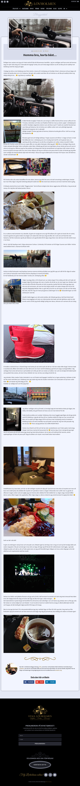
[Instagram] (5, 2)
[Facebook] (2, 2)
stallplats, (21, 668)
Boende (43, 9)
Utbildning (49, 9)
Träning (37, 9)
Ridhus (32, 9)
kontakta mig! (58, 670)
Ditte (40, 667)
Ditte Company (49, 781)
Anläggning (25, 9)
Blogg (55, 9)
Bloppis (60, 9)
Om (64, 9)
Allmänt (46, 51)
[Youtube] (7, 2)
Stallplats (15, 9)
